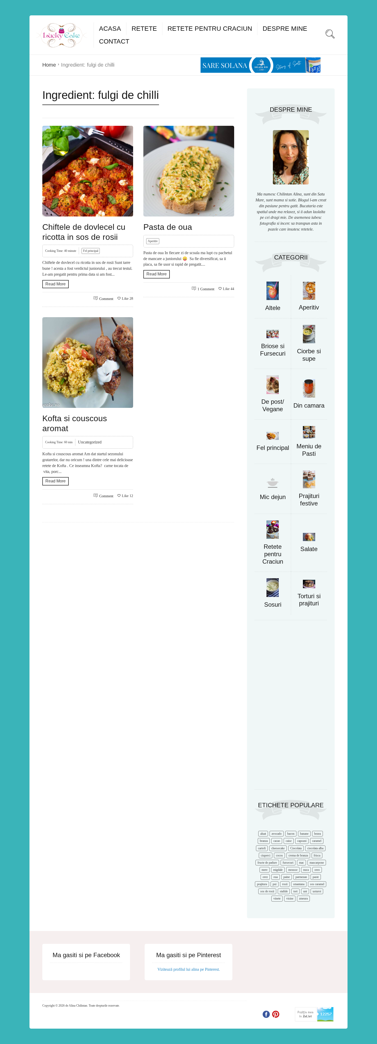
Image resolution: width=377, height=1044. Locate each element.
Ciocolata (296, 848)
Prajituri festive (309, 499)
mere (264, 870)
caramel (316, 841)
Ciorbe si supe (309, 355)
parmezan (301, 877)
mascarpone (317, 862)
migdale (278, 870)
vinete (277, 898)
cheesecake (278, 848)
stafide (284, 891)
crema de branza (298, 855)
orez (265, 877)
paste (316, 877)
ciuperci (265, 855)
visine (289, 898)
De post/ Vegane (272, 405)
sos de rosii (267, 891)
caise (289, 841)
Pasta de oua (167, 227)
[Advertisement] (291, 707)
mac (301, 862)
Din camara (308, 405)
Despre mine (285, 28)
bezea (317, 833)
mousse (292, 870)
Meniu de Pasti (308, 450)
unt (305, 891)
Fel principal (90, 251)
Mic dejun (273, 496)
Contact (114, 41)
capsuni (301, 841)
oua (275, 877)
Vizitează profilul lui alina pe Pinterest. (188, 969)
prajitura (262, 884)
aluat (263, 833)
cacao (276, 841)
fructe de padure (267, 862)
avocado (277, 833)
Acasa (110, 28)
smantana (298, 884)
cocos (279, 855)
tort (295, 891)
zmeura (303, 898)
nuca (306, 870)
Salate (309, 548)
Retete (144, 28)
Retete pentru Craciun (209, 28)
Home (49, 65)
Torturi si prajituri (309, 600)
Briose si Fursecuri (272, 350)
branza (264, 841)
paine (286, 877)
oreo (317, 870)
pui (274, 884)
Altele (272, 307)
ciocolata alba (315, 848)
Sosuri (272, 604)
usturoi (317, 891)
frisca (317, 855)
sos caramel (317, 884)
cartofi (262, 848)
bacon (290, 833)
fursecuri (288, 862)
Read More (55, 284)
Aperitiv (153, 241)
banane (304, 833)
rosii (284, 884)
